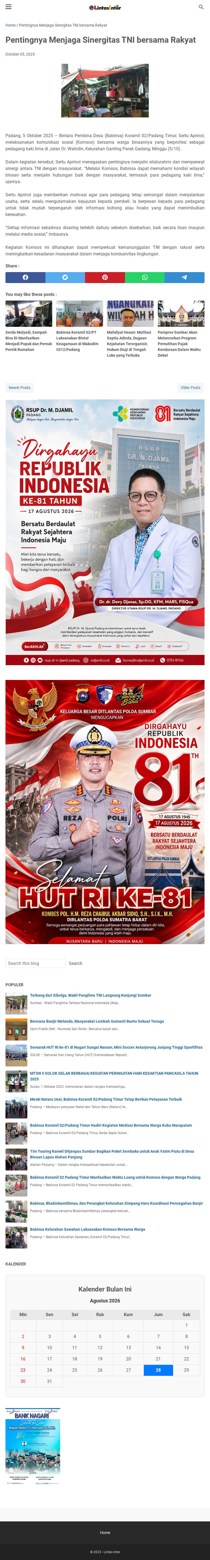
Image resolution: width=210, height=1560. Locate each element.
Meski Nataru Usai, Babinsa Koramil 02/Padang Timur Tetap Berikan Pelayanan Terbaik (106, 1099)
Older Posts (190, 387)
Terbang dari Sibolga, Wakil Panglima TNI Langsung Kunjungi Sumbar (90, 995)
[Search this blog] (201, 7)
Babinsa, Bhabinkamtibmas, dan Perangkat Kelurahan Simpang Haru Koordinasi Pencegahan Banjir (116, 1203)
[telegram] (185, 277)
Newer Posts (19, 387)
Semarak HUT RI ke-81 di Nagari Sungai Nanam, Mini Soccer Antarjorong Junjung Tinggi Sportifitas (116, 1047)
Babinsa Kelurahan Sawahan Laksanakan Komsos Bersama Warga (87, 1229)
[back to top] (199, 1547)
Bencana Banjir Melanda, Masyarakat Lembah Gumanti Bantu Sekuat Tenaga (97, 1021)
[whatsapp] (145, 277)
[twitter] (65, 277)
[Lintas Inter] (105, 7)
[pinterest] (105, 277)
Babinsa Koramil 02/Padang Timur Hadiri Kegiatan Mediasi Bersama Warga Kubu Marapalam (111, 1125)
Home (105, 1532)
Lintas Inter (112, 1552)
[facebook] (25, 277)
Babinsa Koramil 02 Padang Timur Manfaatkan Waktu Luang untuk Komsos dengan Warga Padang (115, 1177)
